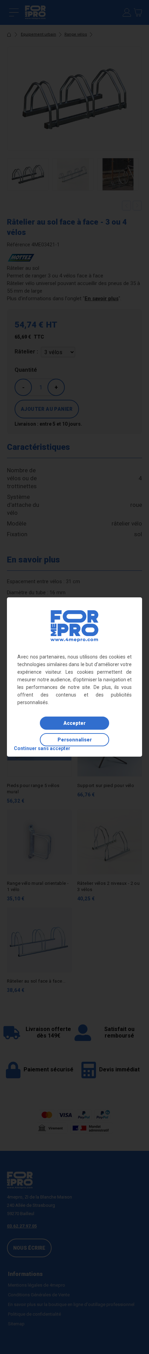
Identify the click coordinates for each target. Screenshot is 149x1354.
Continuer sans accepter (42, 748)
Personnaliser (75, 739)
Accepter (74, 723)
